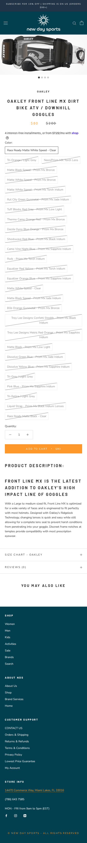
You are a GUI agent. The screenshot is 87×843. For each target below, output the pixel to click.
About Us (11, 686)
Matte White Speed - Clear (24, 288)
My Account (12, 768)
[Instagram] (15, 815)
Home (9, 706)
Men (7, 631)
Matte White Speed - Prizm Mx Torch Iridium (35, 190)
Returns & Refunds (17, 741)
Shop (8, 692)
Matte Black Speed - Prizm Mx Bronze (31, 170)
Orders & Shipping (16, 735)
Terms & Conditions (17, 748)
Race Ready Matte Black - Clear (26, 416)
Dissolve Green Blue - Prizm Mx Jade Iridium (35, 357)
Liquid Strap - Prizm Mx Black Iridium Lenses (35, 406)
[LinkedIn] (24, 815)
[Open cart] (81, 23)
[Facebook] (6, 815)
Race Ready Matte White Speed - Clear (31, 150)
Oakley (43, 91)
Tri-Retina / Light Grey (21, 396)
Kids (7, 637)
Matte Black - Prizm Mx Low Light (28, 347)
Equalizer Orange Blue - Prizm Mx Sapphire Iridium (39, 278)
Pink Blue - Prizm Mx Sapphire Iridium (31, 386)
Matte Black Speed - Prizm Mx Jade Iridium (34, 298)
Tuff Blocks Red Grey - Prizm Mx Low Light (34, 209)
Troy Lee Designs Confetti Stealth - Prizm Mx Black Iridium (43, 320)
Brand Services (14, 699)
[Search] (74, 23)
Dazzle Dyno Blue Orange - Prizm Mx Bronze (35, 229)
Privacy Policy (13, 755)
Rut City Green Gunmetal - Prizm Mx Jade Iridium (38, 199)
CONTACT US (13, 728)
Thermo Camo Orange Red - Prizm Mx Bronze (36, 219)
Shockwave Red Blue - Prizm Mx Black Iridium (36, 239)
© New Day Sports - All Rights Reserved (43, 833)
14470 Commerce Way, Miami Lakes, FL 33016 (34, 790)
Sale (7, 650)
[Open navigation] (6, 23)
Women (10, 624)
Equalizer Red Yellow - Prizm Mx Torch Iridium (36, 269)
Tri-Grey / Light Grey (20, 376)
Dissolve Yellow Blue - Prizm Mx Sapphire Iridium (38, 367)
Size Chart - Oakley (23, 555)
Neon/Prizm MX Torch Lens (61, 160)
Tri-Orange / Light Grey (21, 160)
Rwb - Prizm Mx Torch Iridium (26, 259)
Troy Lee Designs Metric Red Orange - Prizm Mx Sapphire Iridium (43, 335)
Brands (9, 657)
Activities (10, 644)
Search (9, 664)
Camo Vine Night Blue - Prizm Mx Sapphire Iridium (39, 249)
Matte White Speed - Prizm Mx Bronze (31, 180)
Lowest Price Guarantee (20, 761)
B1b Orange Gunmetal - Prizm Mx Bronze (33, 308)
